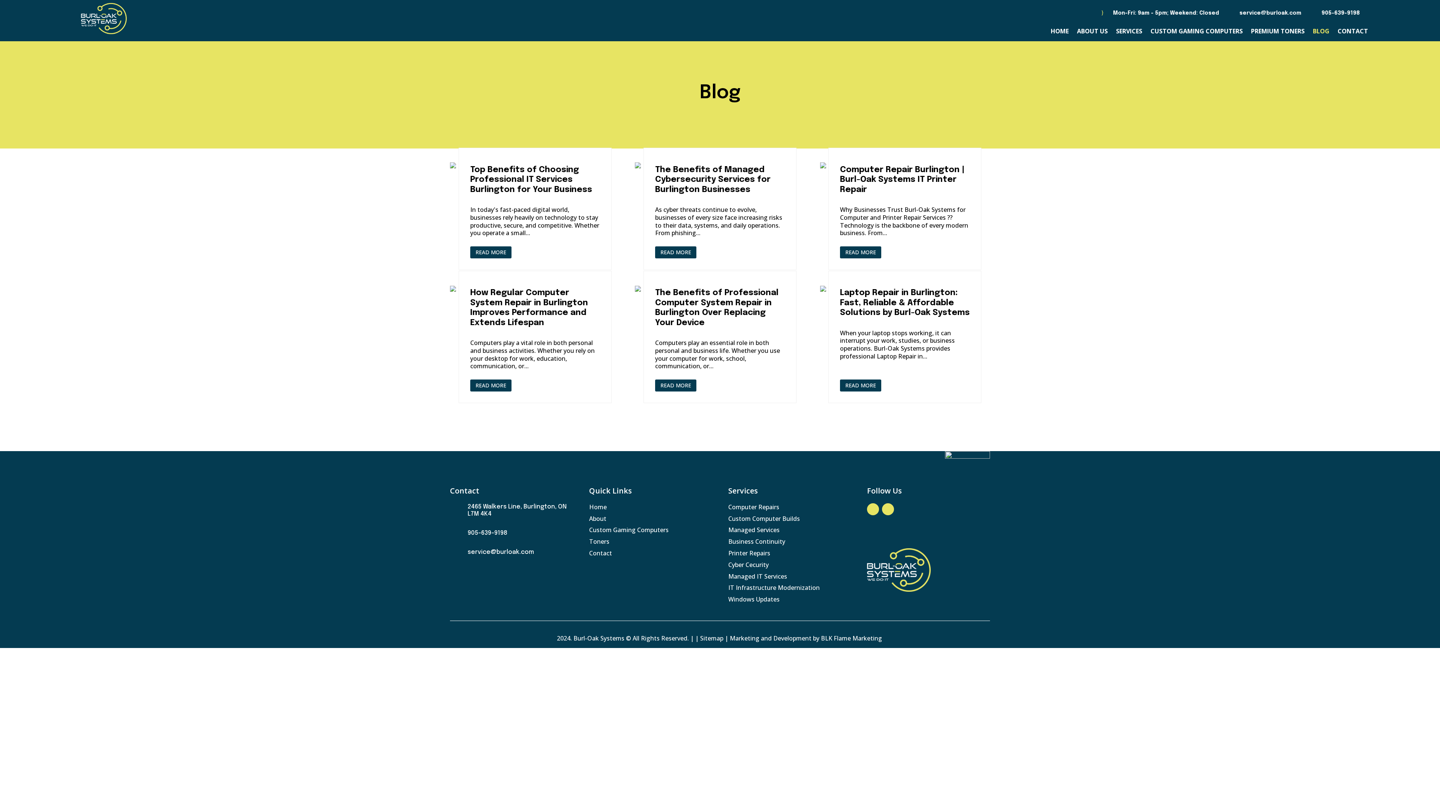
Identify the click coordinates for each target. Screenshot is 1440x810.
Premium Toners (1278, 31)
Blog (1321, 31)
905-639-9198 (1341, 13)
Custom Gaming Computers (1196, 31)
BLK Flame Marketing (852, 638)
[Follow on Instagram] (888, 509)
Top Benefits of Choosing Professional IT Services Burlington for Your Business (531, 180)
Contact (1353, 31)
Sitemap (711, 638)
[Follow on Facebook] (873, 509)
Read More (491, 252)
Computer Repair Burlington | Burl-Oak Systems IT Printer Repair (902, 180)
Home (1060, 31)
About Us (1092, 31)
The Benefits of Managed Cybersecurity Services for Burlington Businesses (713, 180)
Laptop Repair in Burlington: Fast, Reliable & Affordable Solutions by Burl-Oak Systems (905, 303)
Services (1129, 31)
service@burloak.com (1270, 13)
